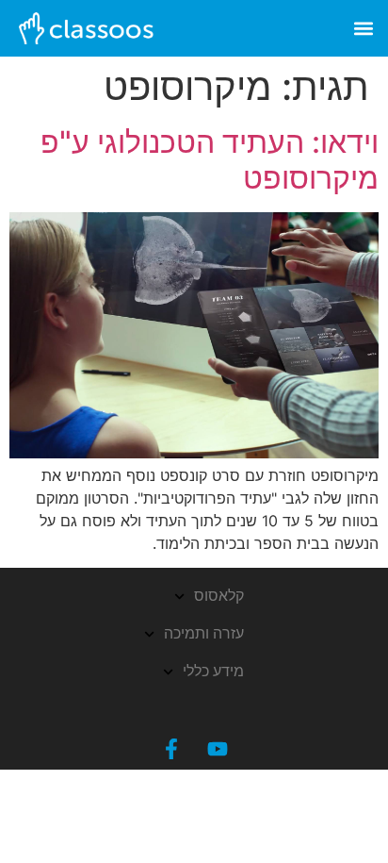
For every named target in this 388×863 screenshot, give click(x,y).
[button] (363, 28)
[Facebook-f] (171, 749)
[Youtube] (217, 749)
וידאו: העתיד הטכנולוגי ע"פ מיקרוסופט (209, 160)
